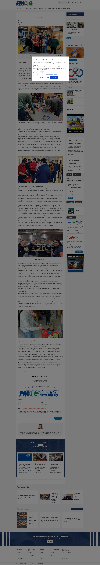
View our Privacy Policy (51, 74)
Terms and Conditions (42, 69)
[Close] (67, 58)
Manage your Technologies (44, 77)
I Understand (54, 77)
